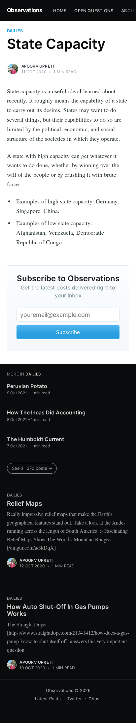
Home (60, 10)
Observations (25, 10)
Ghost (94, 698)
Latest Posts (48, 698)
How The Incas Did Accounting (46, 412)
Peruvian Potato (27, 386)
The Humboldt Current (35, 439)
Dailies (15, 30)
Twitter (74, 698)
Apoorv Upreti (37, 66)
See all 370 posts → (32, 468)
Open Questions (93, 10)
